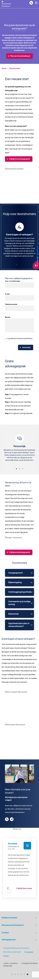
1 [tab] (16, 264)
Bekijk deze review (24, 888)
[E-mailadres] (12, 819)
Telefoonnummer (11, 304)
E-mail (7, 294)
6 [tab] (21, 907)
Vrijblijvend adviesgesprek (19, 159)
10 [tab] (34, 907)
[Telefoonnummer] (31, 3)
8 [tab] (27, 907)
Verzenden (26, 347)
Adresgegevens (9, 940)
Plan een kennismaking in (20, 56)
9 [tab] (30, 907)
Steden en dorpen (9, 918)
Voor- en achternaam (12, 281)
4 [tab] (15, 907)
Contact (5, 933)
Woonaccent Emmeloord (13, 925)
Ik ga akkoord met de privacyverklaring (19, 338)
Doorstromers (14, 68)
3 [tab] (23, 264)
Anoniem (12, 843)
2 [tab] (20, 264)
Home (4, 68)
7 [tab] (24, 907)
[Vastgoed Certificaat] (28, 964)
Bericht (7, 317)
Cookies (6, 956)
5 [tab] (18, 907)
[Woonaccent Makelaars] (35, 258)
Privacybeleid (28, 952)
